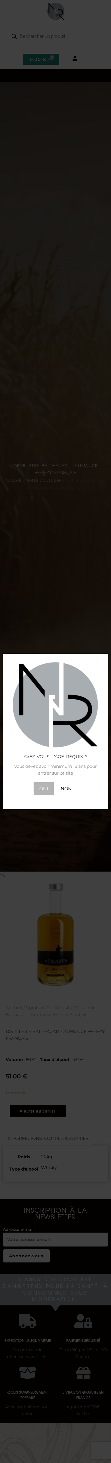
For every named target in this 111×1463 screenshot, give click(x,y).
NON (66, 788)
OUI (43, 788)
